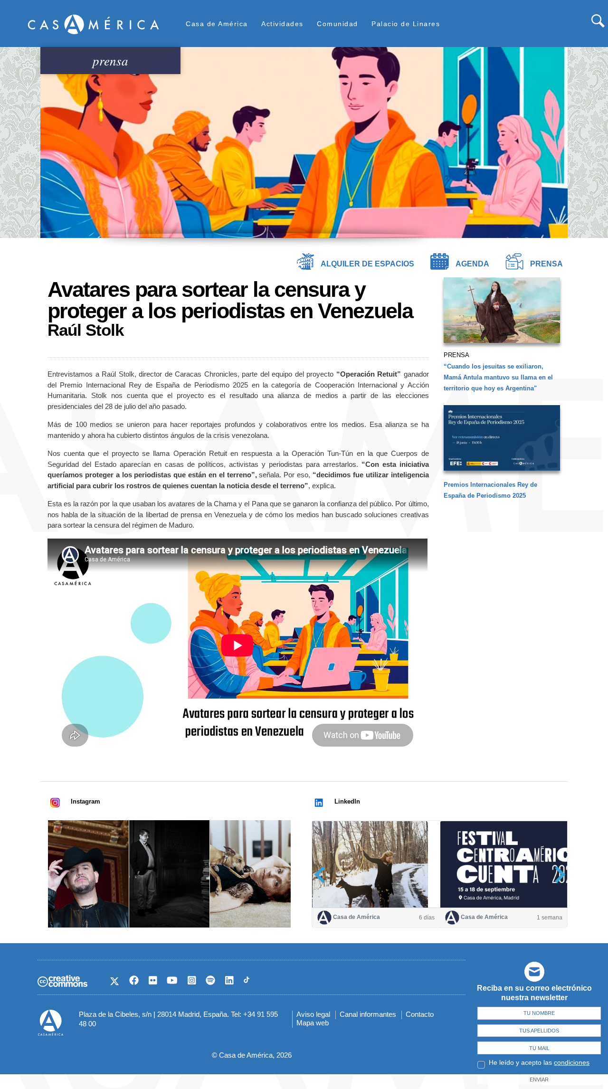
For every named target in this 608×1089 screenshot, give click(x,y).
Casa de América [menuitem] (217, 24)
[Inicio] (93, 24)
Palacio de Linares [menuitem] (405, 24)
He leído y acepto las (539, 1062)
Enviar (539, 1079)
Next (557, 874)
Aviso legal (313, 1014)
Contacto (420, 1014)
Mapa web (312, 1023)
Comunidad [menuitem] (337, 24)
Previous (322, 874)
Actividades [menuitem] (282, 24)
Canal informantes (368, 1014)
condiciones (571, 1062)
